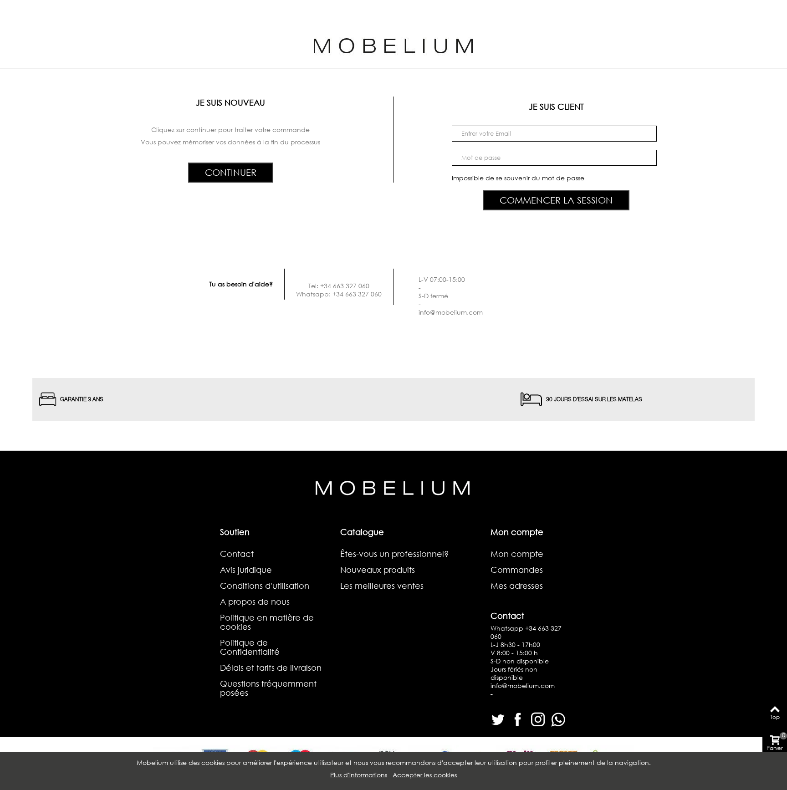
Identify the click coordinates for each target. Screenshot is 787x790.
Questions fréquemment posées (268, 688)
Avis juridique (246, 570)
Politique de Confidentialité (250, 647)
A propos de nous (255, 601)
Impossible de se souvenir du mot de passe (518, 177)
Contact (237, 554)
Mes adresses (517, 586)
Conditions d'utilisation (264, 586)
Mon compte (517, 554)
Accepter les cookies (425, 774)
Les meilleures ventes (382, 586)
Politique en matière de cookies (267, 622)
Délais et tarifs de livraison (271, 668)
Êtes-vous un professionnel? (394, 554)
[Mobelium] (393, 44)
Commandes (517, 570)
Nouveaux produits (377, 570)
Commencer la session (556, 200)
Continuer (230, 172)
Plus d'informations (358, 774)
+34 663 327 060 (526, 632)
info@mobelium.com (451, 312)
